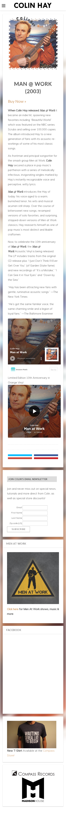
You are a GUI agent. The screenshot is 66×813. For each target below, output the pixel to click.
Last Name (16, 518)
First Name (16, 512)
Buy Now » (17, 101)
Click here (12, 609)
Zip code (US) (16, 523)
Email (19, 507)
